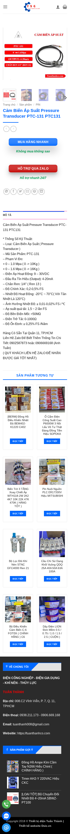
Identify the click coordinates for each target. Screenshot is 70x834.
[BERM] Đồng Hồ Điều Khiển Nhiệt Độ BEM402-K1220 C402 (18, 422)
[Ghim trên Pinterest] (34, 191)
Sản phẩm (25, 104)
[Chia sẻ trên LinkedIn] (41, 191)
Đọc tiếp (18, 441)
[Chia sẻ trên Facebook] (13, 191)
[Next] (60, 53)
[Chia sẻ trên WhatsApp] (6, 191)
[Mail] (6, 827)
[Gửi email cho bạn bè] (27, 191)
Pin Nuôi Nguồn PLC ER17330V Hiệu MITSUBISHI (52, 492)
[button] (5, 7)
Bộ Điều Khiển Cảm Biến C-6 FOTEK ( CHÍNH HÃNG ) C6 (18, 631)
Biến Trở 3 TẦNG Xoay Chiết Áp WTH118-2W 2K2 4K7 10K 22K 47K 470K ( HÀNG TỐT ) (18, 498)
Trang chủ (9, 104)
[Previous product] (13, 129)
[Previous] (9, 53)
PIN (38, 104)
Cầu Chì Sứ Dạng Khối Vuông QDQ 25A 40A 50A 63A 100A (52, 566)
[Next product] (6, 129)
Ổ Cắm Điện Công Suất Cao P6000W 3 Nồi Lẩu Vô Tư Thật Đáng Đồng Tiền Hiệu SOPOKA (52, 425)
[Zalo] (6, 816)
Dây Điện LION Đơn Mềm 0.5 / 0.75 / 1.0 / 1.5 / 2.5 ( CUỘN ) (52, 631)
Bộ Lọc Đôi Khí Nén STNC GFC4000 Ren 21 (18, 564)
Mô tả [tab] (7, 215)
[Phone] (6, 804)
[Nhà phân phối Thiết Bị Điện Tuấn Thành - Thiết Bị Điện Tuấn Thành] (31, 7)
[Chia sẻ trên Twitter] (20, 191)
